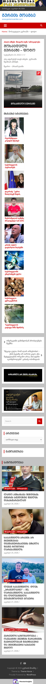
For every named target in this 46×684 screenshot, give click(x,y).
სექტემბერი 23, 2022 (12, 55)
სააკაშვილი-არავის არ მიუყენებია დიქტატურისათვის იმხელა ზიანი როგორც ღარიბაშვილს (21, 543)
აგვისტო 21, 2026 (11, 602)
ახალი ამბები (9, 42)
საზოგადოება (34, 42)
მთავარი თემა (22, 42)
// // (23, 55)
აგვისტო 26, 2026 (11, 504)
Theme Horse (26, 671)
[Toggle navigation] (5, 25)
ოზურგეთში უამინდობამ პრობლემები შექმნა (24, 342)
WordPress (31, 675)
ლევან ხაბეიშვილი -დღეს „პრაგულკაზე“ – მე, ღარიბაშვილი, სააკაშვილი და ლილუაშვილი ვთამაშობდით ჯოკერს (21, 592)
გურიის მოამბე (19, 15)
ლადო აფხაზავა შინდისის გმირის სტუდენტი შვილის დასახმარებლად (21, 497)
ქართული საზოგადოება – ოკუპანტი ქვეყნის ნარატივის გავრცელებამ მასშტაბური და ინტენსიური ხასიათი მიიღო (23, 641)
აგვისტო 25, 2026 (11, 553)
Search (39, 421)
